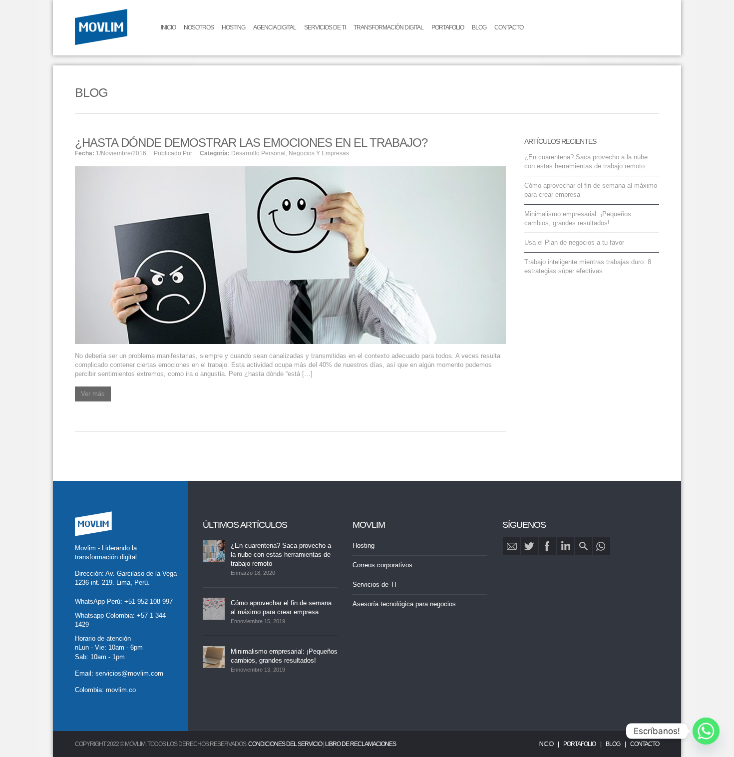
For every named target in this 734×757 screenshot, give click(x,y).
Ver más (93, 393)
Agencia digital (274, 27)
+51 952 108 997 (148, 601)
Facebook (547, 546)
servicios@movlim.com (129, 673)
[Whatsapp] (706, 731)
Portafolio (447, 27)
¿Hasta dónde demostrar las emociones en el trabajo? (251, 142)
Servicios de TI (325, 27)
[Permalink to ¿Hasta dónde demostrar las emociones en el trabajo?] (290, 254)
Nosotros (199, 27)
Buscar (583, 546)
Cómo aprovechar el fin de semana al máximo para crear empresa (281, 607)
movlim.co (121, 690)
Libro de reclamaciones (360, 744)
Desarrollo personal (258, 153)
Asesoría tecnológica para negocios (404, 604)
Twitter (529, 546)
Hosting (233, 27)
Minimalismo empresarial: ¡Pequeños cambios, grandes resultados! (284, 656)
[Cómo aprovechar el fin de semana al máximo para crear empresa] (214, 609)
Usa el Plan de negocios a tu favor (574, 242)
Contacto (508, 27)
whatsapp (601, 546)
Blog (479, 27)
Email (511, 546)
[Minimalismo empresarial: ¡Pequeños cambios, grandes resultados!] (214, 657)
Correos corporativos (382, 565)
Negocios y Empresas (319, 153)
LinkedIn (565, 546)
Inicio (168, 27)
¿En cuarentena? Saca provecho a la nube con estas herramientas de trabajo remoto (281, 554)
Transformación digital (388, 27)
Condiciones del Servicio (285, 744)
